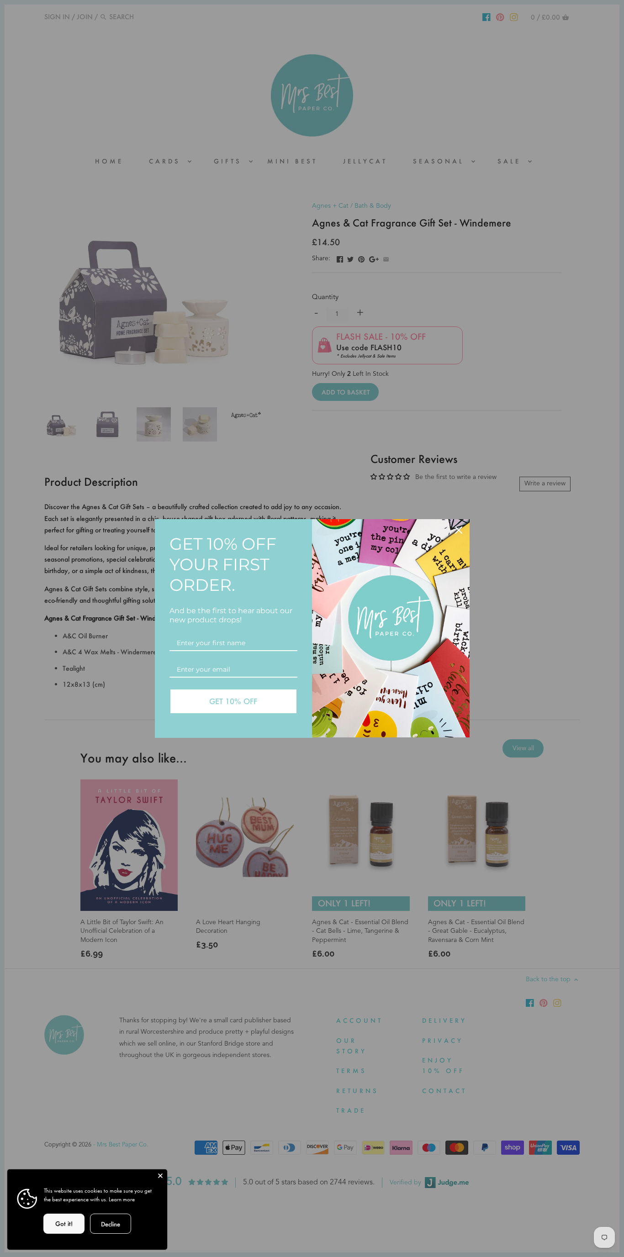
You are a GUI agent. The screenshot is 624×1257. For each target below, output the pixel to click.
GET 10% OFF (233, 701)
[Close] (160, 1176)
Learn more (122, 1199)
